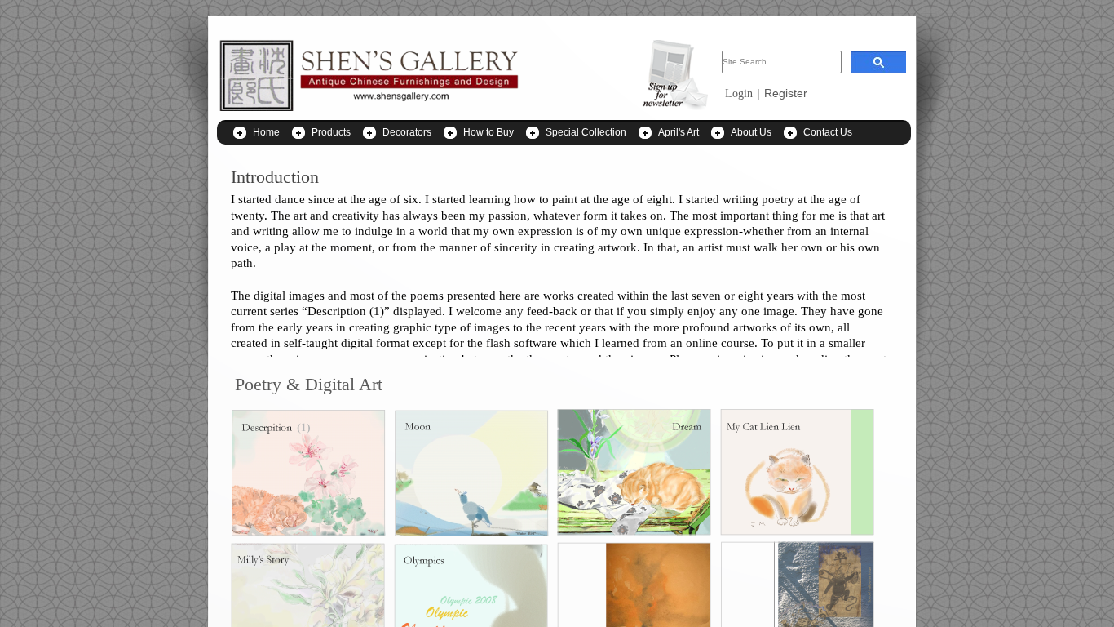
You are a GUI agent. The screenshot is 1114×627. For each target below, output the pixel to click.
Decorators (406, 132)
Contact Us (827, 132)
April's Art (678, 132)
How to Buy (488, 132)
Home (266, 132)
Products (331, 132)
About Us (751, 132)
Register (785, 93)
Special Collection (586, 132)
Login (739, 93)
